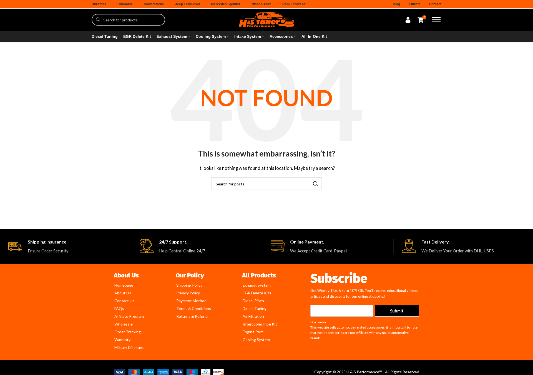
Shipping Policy (189, 285)
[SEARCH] (315, 183)
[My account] (408, 19)
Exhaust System (257, 285)
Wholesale (123, 324)
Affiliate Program (129, 316)
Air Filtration (253, 316)
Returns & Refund (192, 316)
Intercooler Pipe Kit (260, 324)
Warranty (122, 339)
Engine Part (253, 331)
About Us (122, 292)
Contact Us (124, 300)
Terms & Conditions (193, 308)
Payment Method (191, 300)
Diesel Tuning (254, 308)
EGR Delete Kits (257, 292)
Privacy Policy (188, 292)
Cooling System (256, 339)
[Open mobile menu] (436, 19)
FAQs (119, 308)
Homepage (123, 285)
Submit (397, 310)
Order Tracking (127, 331)
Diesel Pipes (253, 300)
